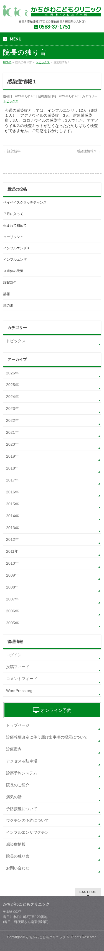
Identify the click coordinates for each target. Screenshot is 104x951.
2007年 (12, 599)
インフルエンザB (16, 248)
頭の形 (8, 305)
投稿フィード (17, 667)
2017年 (12, 480)
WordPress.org (19, 690)
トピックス (10, 101)
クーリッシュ (13, 237)
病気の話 (14, 797)
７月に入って (13, 214)
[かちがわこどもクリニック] (52, 10)
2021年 (12, 432)
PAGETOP (88, 892)
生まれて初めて (15, 225)
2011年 (12, 551)
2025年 (12, 384)
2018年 (12, 468)
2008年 (12, 587)
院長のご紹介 (17, 785)
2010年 (12, 563)
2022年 (12, 420)
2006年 (12, 611)
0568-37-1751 (54, 27)
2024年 (12, 396)
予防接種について (21, 809)
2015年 (12, 504)
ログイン (14, 655)
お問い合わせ (17, 868)
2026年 (12, 373)
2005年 (12, 623)
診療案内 (14, 749)
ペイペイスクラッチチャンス (25, 202)
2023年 (12, 408)
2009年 (12, 575)
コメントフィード (21, 678)
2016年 (12, 492)
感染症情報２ (89, 151)
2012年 (12, 539)
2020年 (12, 444)
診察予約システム (21, 773)
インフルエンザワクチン (27, 832)
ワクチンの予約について (27, 820)
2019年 (12, 456)
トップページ (17, 725)
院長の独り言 (17, 856)
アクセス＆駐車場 (21, 761)
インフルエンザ (15, 260)
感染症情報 (16, 844)
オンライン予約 (55, 710)
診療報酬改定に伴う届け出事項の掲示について (47, 737)
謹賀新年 (12, 151)
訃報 (6, 294)
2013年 (12, 528)
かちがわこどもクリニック (46, 937)
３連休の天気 (13, 271)
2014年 (12, 516)
